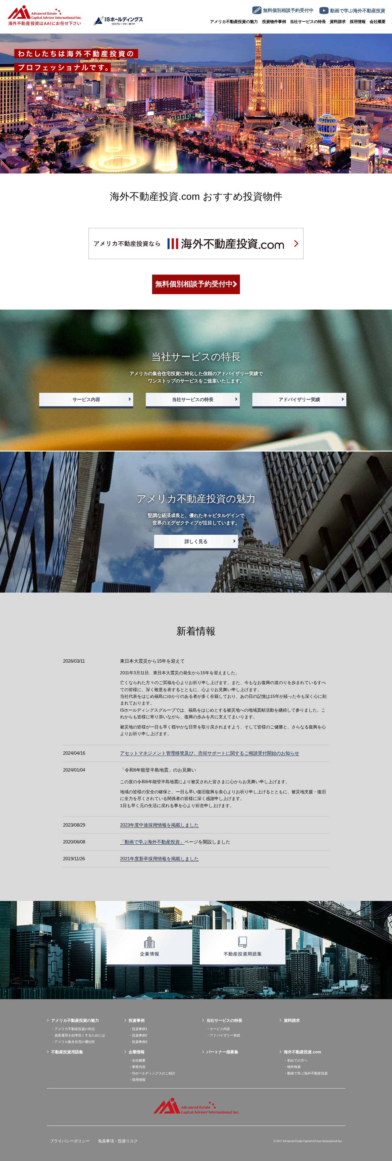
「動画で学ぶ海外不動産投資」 (152, 841)
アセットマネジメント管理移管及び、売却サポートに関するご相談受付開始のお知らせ (209, 753)
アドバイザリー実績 (299, 399)
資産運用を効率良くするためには (80, 1035)
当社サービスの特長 (308, 21)
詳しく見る (196, 541)
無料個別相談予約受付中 (194, 284)
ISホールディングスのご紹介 (153, 1073)
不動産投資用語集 (67, 1052)
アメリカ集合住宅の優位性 (75, 1042)
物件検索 (294, 1067)
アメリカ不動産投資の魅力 (234, 21)
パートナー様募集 (222, 1052)
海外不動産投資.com (302, 1052)
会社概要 (378, 21)
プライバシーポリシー (70, 1141)
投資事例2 (139, 1035)
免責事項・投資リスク (118, 1141)
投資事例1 (139, 1029)
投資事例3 (139, 1042)
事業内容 (138, 1067)
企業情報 (137, 1052)
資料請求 (292, 1020)
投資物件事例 (274, 21)
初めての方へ (297, 1060)
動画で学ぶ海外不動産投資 (307, 1073)
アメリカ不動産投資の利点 (75, 1029)
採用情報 (138, 1079)
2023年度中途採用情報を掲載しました (159, 825)
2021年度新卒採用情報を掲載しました (159, 858)
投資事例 (137, 1020)
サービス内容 (86, 399)
